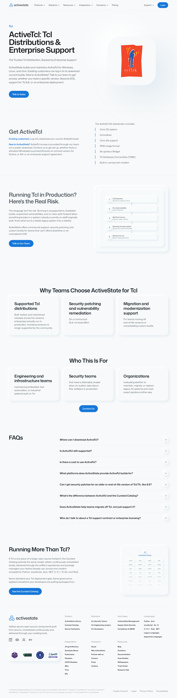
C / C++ (147, 629)
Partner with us (97, 654)
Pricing (115, 5)
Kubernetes (69, 654)
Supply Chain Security (127, 625)
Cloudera (68, 658)
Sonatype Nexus (71, 650)
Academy (122, 650)
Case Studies (123, 658)
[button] (39, 5)
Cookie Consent (120, 691)
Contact (94, 666)
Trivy (67, 670)
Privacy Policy (146, 691)
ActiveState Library (73, 621)
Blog (119, 646)
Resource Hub (123, 670)
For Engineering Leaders (101, 625)
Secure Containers (72, 629)
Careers (94, 658)
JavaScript (148, 625)
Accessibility (162, 691)
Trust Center (123, 666)
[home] (19, 5)
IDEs (66, 666)
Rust (153, 629)
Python (147, 621)
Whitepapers (123, 662)
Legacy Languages (151, 633)
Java (153, 621)
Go (155, 625)
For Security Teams (99, 621)
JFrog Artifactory (72, 646)
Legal (133, 691)
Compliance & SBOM (126, 629)
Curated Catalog (72, 625)
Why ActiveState (98, 650)
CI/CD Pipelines (71, 662)
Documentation (124, 654)
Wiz (66, 674)
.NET (158, 629)
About (93, 646)
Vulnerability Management (128, 621)
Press (93, 662)
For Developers (97, 629)
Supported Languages (153, 637)
